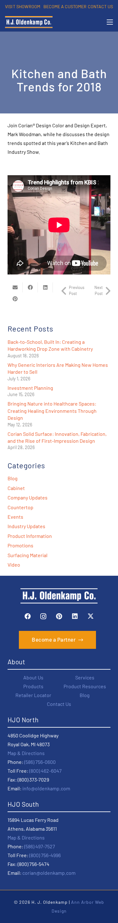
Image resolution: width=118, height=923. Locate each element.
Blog (13, 478)
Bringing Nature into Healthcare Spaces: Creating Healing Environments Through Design (52, 411)
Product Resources (85, 686)
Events (15, 517)
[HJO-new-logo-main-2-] (29, 22)
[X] (90, 616)
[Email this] (15, 287)
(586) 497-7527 (39, 846)
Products (33, 686)
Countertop (20, 507)
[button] (110, 22)
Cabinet (16, 488)
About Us (33, 677)
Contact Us (59, 704)
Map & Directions (26, 753)
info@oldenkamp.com (46, 788)
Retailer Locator (33, 695)
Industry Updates (26, 526)
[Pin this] (15, 299)
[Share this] (30, 287)
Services (84, 677)
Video (14, 565)
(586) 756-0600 (40, 762)
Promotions (20, 545)
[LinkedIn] (75, 616)
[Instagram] (43, 616)
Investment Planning (30, 388)
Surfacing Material (28, 555)
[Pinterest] (59, 616)
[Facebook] (28, 616)
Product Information (30, 536)
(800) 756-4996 (45, 855)
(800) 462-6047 (45, 771)
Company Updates (28, 497)
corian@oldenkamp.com (49, 873)
